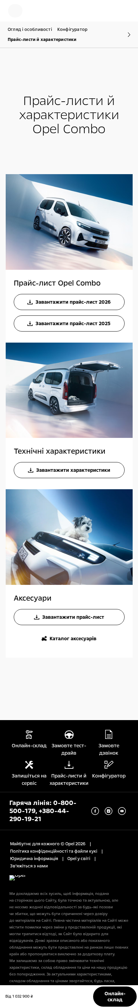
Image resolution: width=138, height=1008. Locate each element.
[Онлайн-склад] (38, 10)
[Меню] (15, 11)
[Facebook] (95, 811)
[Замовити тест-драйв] (103, 10)
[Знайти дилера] (124, 10)
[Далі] (125, 34)
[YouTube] (122, 811)
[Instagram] (108, 811)
